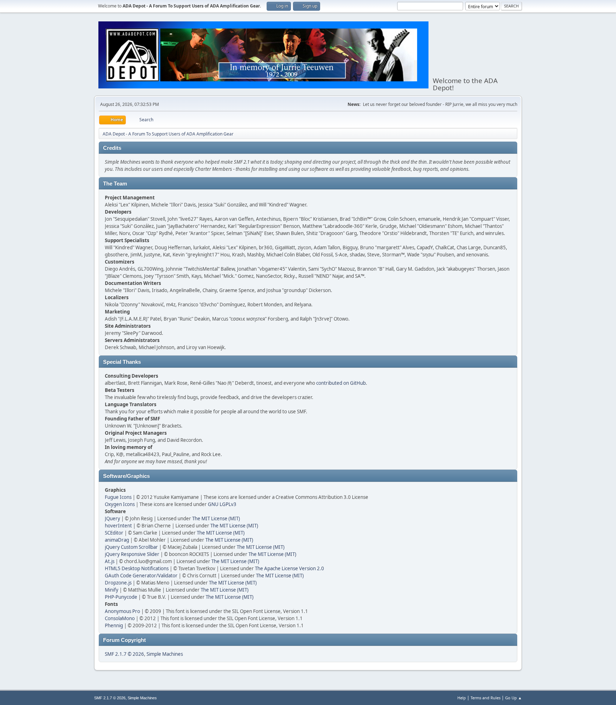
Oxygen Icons (120, 504)
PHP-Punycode (121, 597)
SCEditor (114, 533)
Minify (111, 590)
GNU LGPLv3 (222, 504)
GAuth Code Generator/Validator (141, 575)
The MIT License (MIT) (216, 518)
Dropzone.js (118, 582)
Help (461, 697)
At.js (109, 561)
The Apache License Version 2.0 (289, 568)
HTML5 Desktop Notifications (137, 568)
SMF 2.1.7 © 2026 (124, 654)
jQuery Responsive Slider (132, 554)
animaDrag (117, 540)
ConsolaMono (120, 618)
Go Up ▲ (513, 697)
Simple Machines (165, 654)
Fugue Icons (118, 497)
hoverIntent (118, 525)
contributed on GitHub (341, 383)
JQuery (112, 518)
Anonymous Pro (122, 611)
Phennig (114, 625)
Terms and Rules (485, 697)
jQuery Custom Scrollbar (131, 547)
